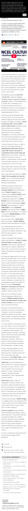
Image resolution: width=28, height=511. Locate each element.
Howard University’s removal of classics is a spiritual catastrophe (13, 99)
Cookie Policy (9, 10)
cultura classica (7, 452)
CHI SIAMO (5, 500)
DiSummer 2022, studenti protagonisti (14, 484)
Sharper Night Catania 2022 (11, 482)
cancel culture (7, 450)
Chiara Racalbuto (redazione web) (12, 20)
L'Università (6, 444)
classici (21, 450)
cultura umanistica (15, 450)
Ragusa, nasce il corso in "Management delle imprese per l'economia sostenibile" (14, 488)
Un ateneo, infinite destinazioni (12, 493)
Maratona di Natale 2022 (10, 460)
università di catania (19, 452)
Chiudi (24, 14)
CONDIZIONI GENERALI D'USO (10, 503)
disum (12, 452)
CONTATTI (5, 501)
